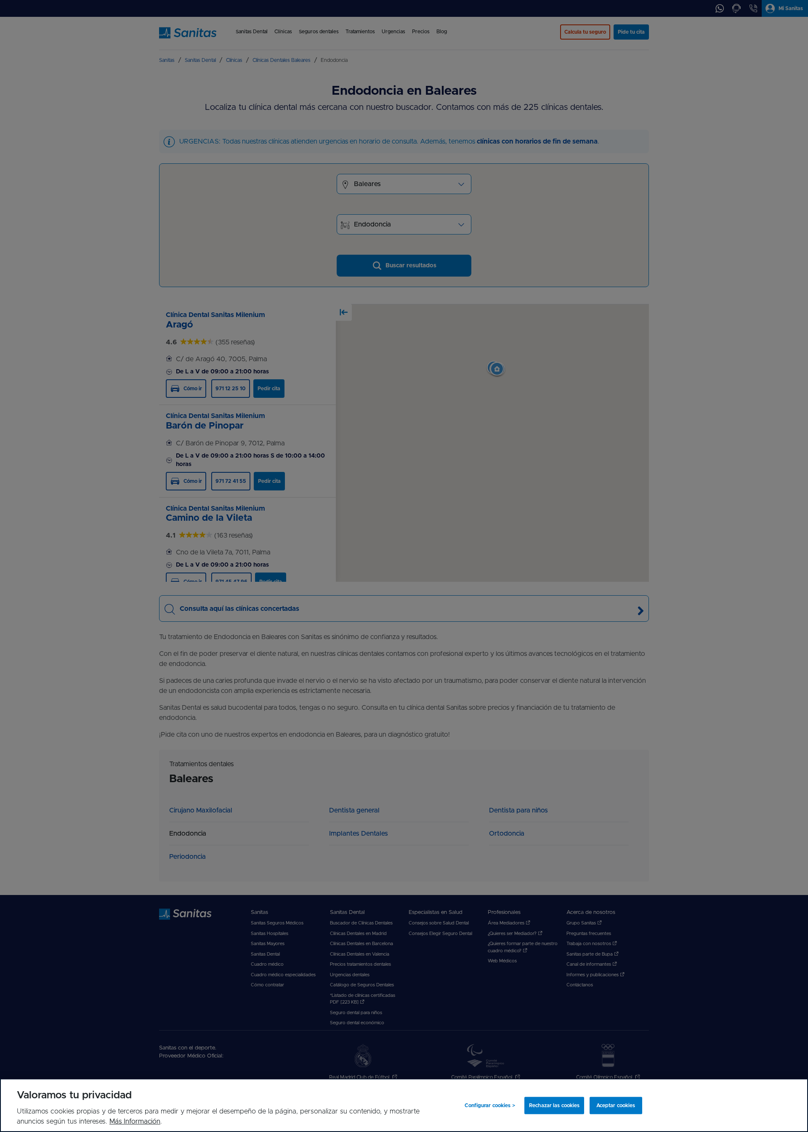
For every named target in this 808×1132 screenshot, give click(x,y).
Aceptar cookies (615, 1105)
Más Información (134, 1121)
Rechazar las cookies (554, 1105)
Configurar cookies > (490, 1105)
